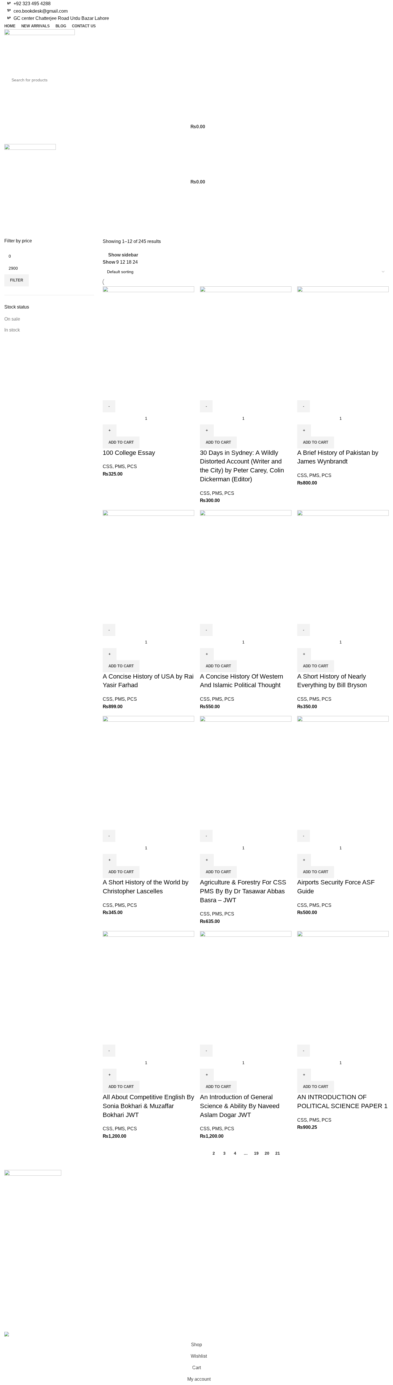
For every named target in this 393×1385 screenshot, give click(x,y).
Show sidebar (123, 254)
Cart (205, 1195)
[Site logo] (39, 51)
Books (338, 1185)
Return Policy (280, 1206)
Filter (16, 280)
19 (256, 1153)
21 (277, 1153)
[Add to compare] (110, 393)
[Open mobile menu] (196, 138)
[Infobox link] (196, 3)
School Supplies (348, 1228)
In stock (12, 329)
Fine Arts (341, 1206)
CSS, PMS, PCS (120, 466)
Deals (338, 1195)
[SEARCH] (379, 80)
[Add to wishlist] (141, 393)
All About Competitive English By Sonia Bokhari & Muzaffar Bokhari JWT (148, 1105)
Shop (140, 1185)
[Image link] (32, 1188)
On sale (12, 319)
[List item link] (32, 1268)
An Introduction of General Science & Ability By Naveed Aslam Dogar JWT (239, 1105)
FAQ (271, 1217)
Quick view (125, 393)
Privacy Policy (280, 1185)
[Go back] (11, 202)
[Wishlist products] (196, 104)
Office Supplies (347, 1217)
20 (267, 1153)
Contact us (146, 1195)
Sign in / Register (218, 1185)
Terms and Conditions (288, 1195)
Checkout (210, 1206)
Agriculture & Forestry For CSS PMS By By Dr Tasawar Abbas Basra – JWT (243, 891)
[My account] (196, 92)
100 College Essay (129, 452)
